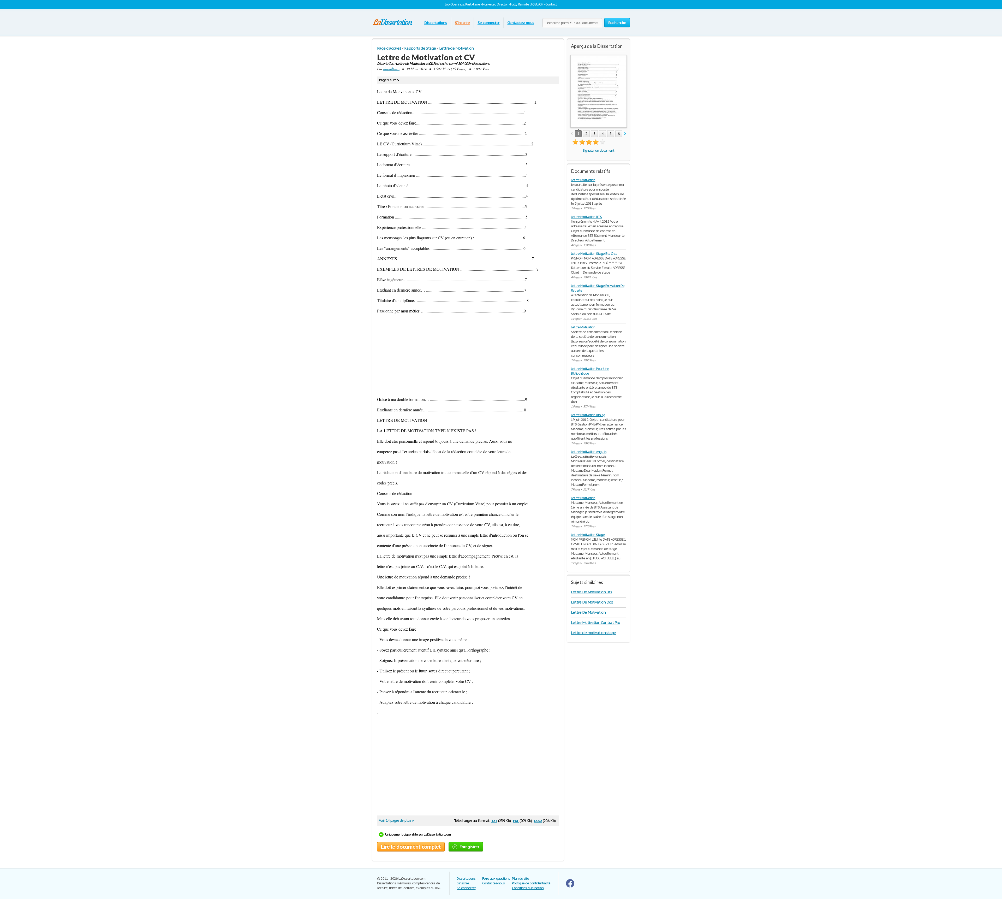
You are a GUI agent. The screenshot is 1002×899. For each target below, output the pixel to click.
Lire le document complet (411, 846)
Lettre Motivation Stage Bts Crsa (594, 253)
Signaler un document (598, 150)
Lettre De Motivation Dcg (592, 602)
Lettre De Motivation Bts (591, 591)
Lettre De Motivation (588, 612)
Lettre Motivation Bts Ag (588, 415)
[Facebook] (570, 886)
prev (571, 134)
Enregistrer (469, 846)
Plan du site (520, 878)
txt (494, 820)
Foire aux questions (496, 878)
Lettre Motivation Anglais (588, 452)
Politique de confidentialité (531, 883)
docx (538, 820)
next (625, 134)
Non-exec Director (495, 4)
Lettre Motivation (583, 180)
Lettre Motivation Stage (588, 535)
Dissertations (435, 22)
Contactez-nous (520, 22)
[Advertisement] (468, 355)
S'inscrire (462, 22)
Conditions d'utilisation (528, 888)
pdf (516, 820)
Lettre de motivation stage (593, 632)
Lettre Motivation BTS (586, 217)
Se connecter (489, 22)
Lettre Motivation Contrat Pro (595, 622)
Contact (551, 4)
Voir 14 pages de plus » (396, 820)
